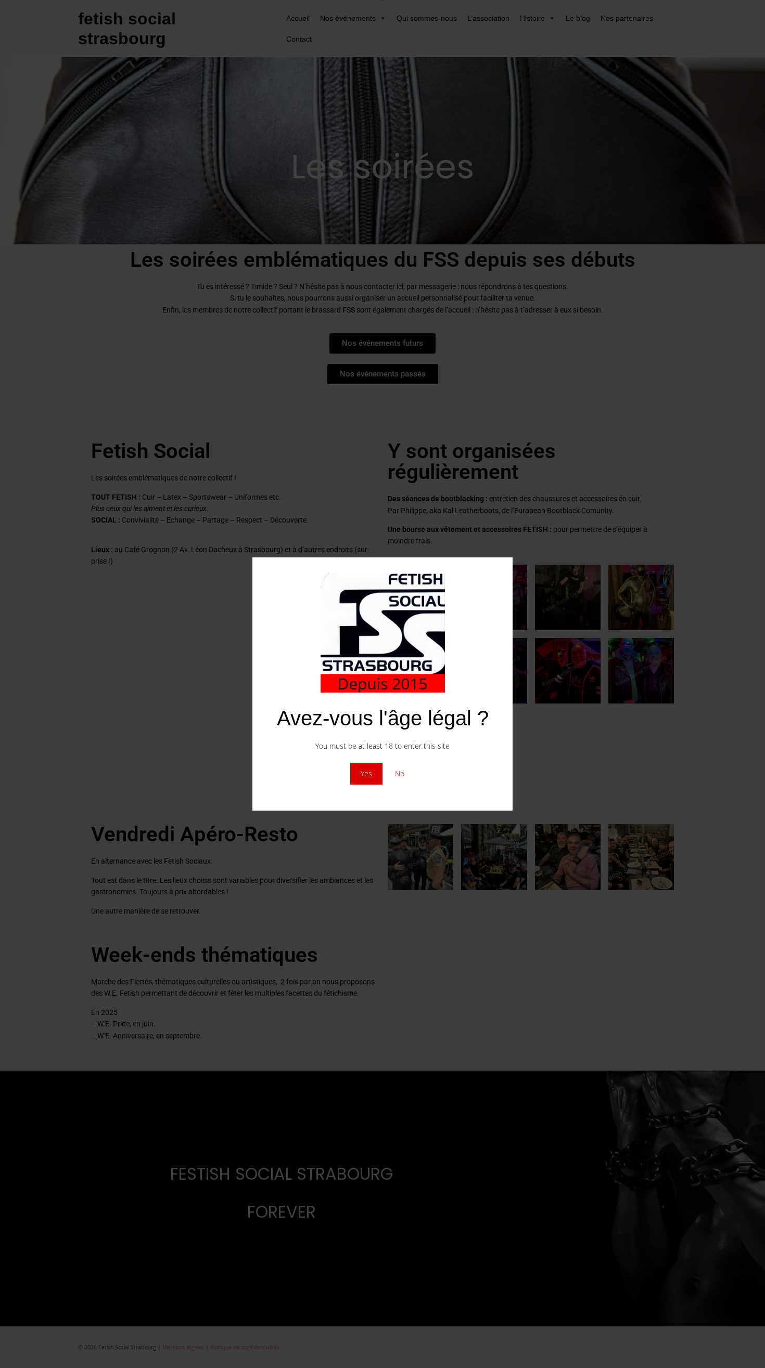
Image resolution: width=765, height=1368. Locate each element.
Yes (366, 773)
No (399, 773)
